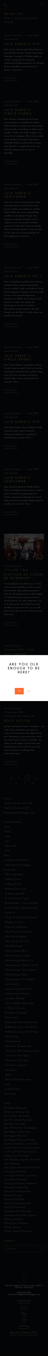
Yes (19, 691)
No (29, 691)
